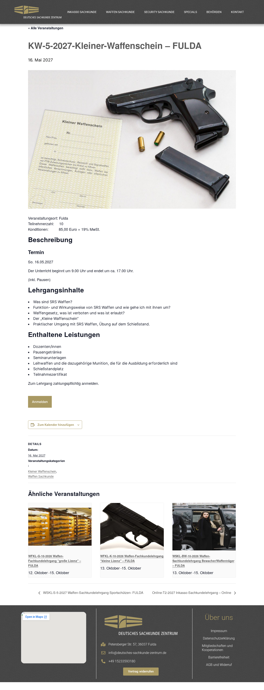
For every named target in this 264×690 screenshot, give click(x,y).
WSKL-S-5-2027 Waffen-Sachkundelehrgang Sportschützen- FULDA (92, 592)
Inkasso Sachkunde (82, 12)
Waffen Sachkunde (120, 12)
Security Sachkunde (159, 12)
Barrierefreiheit (218, 657)
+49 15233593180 (121, 661)
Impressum (219, 631)
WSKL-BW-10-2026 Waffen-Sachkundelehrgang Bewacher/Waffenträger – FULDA (203, 560)
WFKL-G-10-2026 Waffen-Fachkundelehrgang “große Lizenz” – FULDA (54, 560)
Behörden (214, 12)
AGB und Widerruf (219, 665)
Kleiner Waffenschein (42, 471)
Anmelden (40, 402)
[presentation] (60, 526)
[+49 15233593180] (103, 661)
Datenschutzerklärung (219, 638)
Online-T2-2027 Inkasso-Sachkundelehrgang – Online (192, 592)
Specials (190, 12)
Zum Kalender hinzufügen (56, 425)
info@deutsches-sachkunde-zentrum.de (137, 653)
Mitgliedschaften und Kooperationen (217, 648)
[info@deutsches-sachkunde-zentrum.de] (103, 653)
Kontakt (237, 12)
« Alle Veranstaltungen (45, 28)
